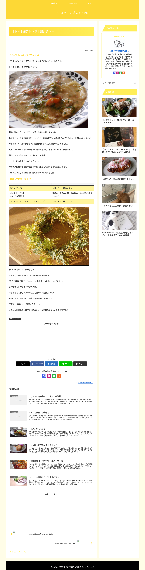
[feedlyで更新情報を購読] (54, 376)
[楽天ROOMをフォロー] (49, 376)
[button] (80, 363)
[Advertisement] (51, 42)
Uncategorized (15, 319)
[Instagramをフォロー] (44, 376)
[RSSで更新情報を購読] (59, 376)
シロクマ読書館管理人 (119, 51)
